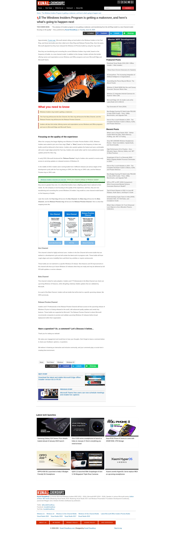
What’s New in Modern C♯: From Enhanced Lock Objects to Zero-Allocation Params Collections (120, 207)
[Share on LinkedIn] (116, 34)
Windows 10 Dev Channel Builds (89, 514)
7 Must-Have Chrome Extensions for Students (121, 70)
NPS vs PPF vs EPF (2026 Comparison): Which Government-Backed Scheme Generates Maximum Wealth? (119, 184)
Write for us (59, 8)
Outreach (69, 8)
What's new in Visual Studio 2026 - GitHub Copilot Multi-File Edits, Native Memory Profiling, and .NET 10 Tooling (120, 134)
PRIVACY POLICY (72, 522)
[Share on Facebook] (102, 34)
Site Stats (48, 8)
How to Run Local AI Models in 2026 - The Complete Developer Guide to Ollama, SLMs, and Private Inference (121, 121)
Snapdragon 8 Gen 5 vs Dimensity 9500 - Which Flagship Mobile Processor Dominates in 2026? (121, 159)
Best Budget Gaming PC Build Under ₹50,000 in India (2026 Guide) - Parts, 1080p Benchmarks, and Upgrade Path (121, 113)
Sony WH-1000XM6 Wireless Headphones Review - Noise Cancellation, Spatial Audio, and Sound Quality (120, 143)
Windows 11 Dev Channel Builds (66, 514)
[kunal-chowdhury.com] (51, 5)
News (40, 8)
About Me (79, 8)
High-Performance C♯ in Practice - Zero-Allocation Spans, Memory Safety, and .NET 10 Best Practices (120, 151)
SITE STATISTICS (107, 522)
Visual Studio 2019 (57, 516)
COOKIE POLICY (89, 522)
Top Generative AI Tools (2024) (116, 106)
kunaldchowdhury (49, 507)
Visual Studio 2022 (43, 516)
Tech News (50, 362)
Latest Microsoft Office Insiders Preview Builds (115, 514)
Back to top (118, 528)
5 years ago (51, 40)
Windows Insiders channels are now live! (53, 179)
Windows (60, 362)
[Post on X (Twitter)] (89, 34)
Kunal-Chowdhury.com (67, 528)
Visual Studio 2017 (70, 516)
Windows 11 (41, 514)
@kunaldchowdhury (48, 505)
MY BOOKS (56, 522)
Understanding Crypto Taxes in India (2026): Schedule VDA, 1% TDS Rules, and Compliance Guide (121, 198)
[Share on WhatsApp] (91, 367)
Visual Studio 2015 (84, 516)
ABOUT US (42, 522)
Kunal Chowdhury (90, 528)
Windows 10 (70, 362)
